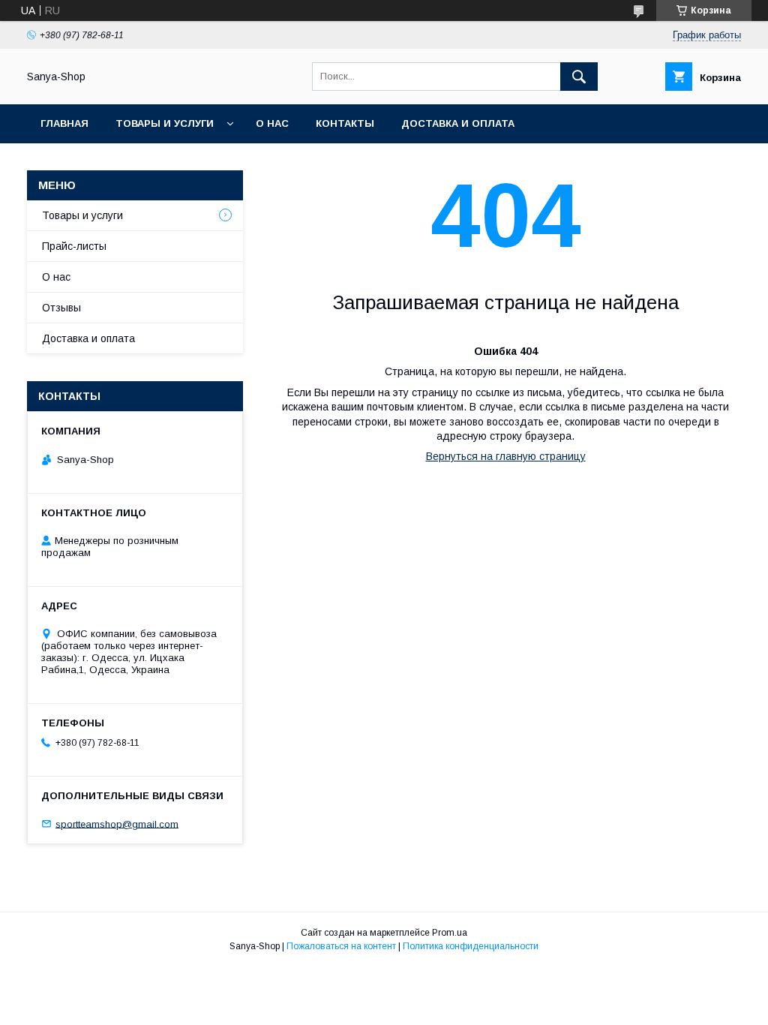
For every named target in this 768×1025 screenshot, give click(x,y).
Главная (64, 123)
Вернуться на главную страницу (506, 456)
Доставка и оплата (457, 123)
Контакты (345, 123)
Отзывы (61, 308)
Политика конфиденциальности (470, 946)
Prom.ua (449, 932)
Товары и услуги (165, 123)
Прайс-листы (74, 246)
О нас (272, 123)
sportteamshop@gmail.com (117, 823)
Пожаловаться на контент (341, 946)
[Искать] (579, 76)
